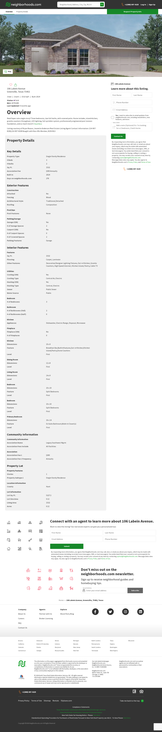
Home (61, 600)
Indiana (57, 644)
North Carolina (96, 641)
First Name (116, 95)
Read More (38, 124)
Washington (113, 647)
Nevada (75, 644)
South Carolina (96, 647)
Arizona (20, 641)
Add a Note (116, 122)
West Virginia (114, 650)
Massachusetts (59, 650)
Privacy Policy (133, 162)
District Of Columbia (43, 644)
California (21, 644)
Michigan (76, 641)
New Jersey (76, 647)
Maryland (58, 647)
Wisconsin (131, 641)
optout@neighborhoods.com (130, 158)
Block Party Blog (67, 614)
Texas (111, 641)
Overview (9, 12)
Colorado (21, 647)
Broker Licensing (46, 618)
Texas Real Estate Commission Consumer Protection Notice (81, 712)
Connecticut (22, 650)
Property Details (22, 12)
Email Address (122, 110)
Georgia (39, 650)
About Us (21, 614)
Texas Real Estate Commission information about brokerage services (81, 710)
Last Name (138, 95)
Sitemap (47, 700)
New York (76, 650)
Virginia (112, 644)
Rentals (56, 700)
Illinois (57, 641)
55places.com (66, 700)
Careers (21, 618)
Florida (39, 647)
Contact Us (22, 627)
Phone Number (122, 102)
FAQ (19, 623)
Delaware (39, 641)
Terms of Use (145, 162)
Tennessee (95, 650)
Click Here (96, 715)
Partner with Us (45, 614)
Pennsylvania (96, 644)
